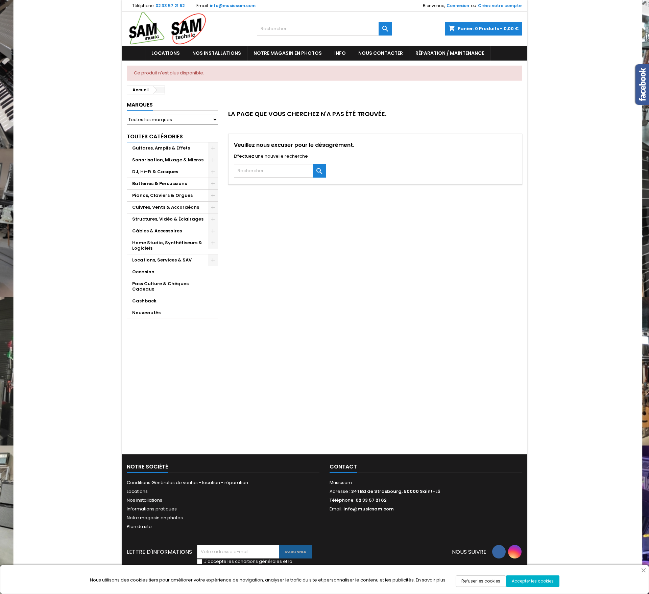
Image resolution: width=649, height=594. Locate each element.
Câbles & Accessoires (157, 231)
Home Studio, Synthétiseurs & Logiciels (167, 245)
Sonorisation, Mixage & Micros (167, 160)
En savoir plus (431, 580)
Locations (165, 53)
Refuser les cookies (480, 581)
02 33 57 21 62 (170, 5)
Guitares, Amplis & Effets (161, 148)
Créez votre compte (500, 5)
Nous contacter (380, 53)
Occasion (143, 272)
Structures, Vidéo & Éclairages (167, 219)
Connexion (458, 5)
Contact (343, 467)
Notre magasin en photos (288, 53)
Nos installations (216, 53)
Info (340, 53)
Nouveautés (146, 313)
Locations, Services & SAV (162, 260)
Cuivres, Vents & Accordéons (165, 207)
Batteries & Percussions (159, 183)
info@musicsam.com (233, 5)
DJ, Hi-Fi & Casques (155, 171)
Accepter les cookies (533, 581)
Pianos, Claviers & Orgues (162, 195)
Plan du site (139, 526)
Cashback (144, 301)
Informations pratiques (152, 509)
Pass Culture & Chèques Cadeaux (160, 286)
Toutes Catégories (155, 136)
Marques (140, 105)
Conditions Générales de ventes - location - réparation (187, 482)
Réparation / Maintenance (449, 53)
